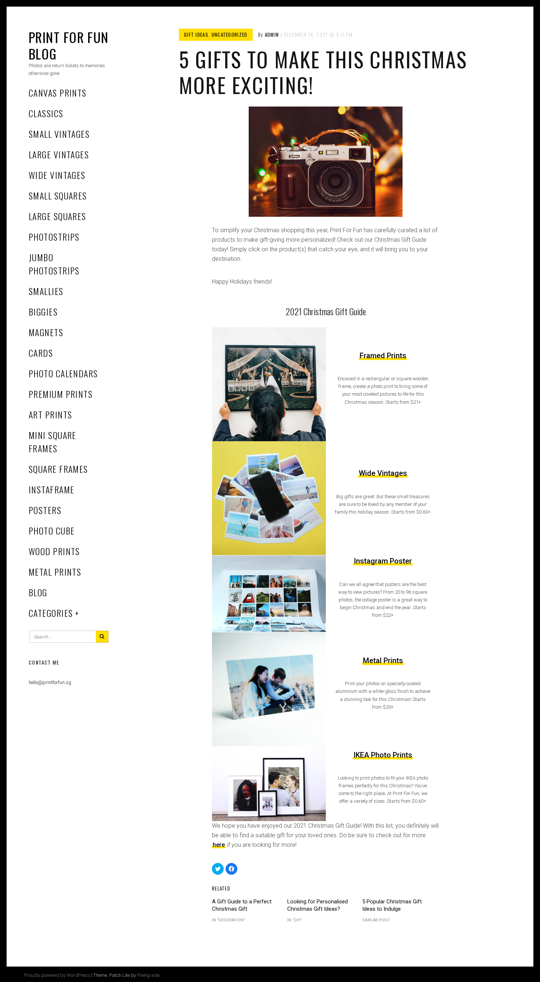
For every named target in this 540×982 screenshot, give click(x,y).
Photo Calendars (63, 373)
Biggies (43, 311)
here (219, 844)
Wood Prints (54, 551)
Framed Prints (383, 355)
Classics (46, 113)
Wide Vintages (57, 174)
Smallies (46, 291)
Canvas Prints (58, 92)
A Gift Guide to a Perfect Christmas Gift (241, 905)
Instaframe (51, 489)
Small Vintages (59, 133)
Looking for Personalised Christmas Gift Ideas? (317, 905)
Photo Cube (52, 530)
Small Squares (58, 195)
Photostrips (54, 236)
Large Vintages (59, 154)
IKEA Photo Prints (382, 755)
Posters (45, 510)
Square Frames (58, 468)
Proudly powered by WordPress (57, 975)
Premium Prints (61, 393)
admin (272, 34)
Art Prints (50, 414)
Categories (51, 612)
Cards (41, 352)
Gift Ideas (196, 34)
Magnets (46, 332)
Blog (38, 592)
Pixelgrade (148, 975)
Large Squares (57, 216)
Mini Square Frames (52, 441)
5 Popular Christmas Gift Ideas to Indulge (392, 905)
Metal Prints (55, 571)
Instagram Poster (383, 561)
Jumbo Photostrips (54, 264)
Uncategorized (230, 34)
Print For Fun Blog (69, 45)
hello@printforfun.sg (50, 682)
